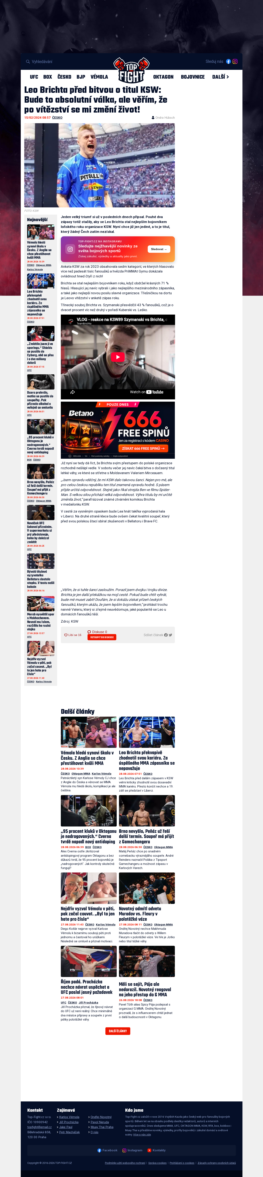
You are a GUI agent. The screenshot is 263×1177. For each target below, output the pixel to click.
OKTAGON (163, 77)
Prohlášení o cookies (182, 1162)
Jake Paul (65, 1127)
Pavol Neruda (100, 1122)
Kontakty (159, 1150)
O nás (94, 1132)
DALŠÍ (218, 77)
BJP (81, 77)
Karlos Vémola (101, 773)
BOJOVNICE (193, 77)
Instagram (135, 1150)
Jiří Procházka (88, 1002)
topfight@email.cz (39, 1127)
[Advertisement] (118, 556)
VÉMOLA (99, 77)
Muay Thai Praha (102, 1127)
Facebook (110, 1150)
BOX (47, 77)
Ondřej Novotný (101, 1117)
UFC (34, 77)
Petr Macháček (69, 1132)
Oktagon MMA (81, 773)
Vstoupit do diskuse (102, 637)
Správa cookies (157, 1162)
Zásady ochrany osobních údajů (217, 1162)
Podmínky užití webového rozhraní (125, 1162)
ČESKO (64, 77)
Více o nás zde (142, 1134)
